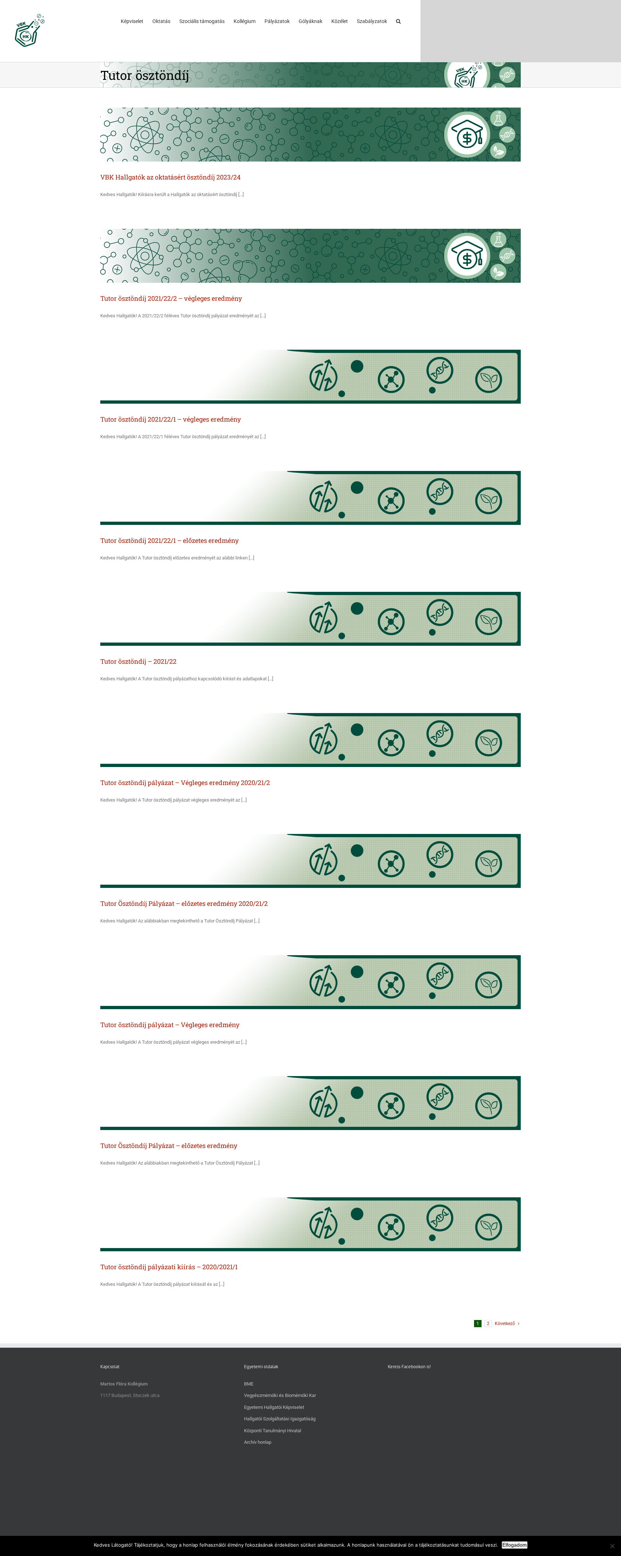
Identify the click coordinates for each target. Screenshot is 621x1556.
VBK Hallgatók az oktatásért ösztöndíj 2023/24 (170, 177)
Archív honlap (257, 1442)
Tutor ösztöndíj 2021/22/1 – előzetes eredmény (169, 540)
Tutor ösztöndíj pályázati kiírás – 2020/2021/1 (169, 1266)
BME (248, 1384)
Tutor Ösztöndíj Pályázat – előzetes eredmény (168, 1145)
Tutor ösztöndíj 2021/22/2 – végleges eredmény (171, 298)
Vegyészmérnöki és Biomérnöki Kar (280, 1395)
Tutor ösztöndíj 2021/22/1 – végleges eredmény (170, 419)
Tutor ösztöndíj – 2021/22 (138, 661)
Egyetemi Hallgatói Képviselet (274, 1407)
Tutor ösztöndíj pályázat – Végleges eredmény (169, 1024)
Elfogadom (514, 1545)
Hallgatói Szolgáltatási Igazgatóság (280, 1418)
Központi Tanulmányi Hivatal (272, 1430)
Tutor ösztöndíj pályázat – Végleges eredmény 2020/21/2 (185, 782)
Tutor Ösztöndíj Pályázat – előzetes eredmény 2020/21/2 (184, 903)
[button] (398, 21)
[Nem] (612, 1546)
